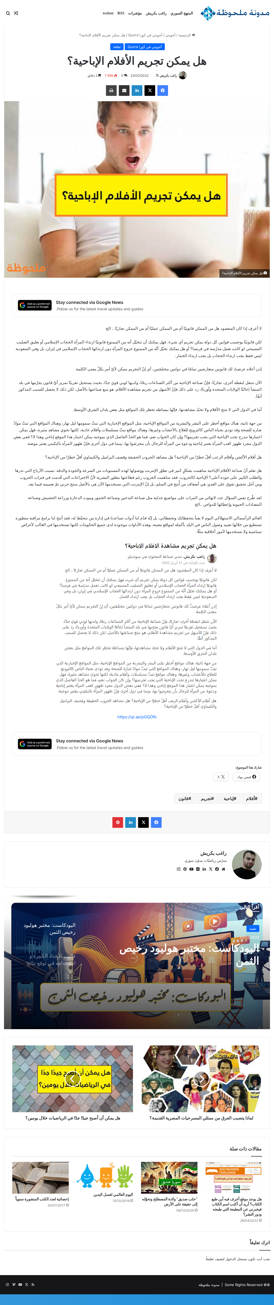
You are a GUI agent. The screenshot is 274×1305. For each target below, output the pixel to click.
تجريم (206, 798)
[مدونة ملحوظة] (235, 13)
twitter (108, 13)
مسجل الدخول (236, 1259)
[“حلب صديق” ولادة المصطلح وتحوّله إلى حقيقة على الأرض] (169, 1178)
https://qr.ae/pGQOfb (137, 716)
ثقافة (117, 47)
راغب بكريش (156, 13)
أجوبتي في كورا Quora (145, 35)
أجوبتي (170, 35)
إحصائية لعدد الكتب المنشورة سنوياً (42, 1199)
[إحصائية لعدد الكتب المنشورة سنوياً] (40, 1178)
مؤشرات (135, 13)
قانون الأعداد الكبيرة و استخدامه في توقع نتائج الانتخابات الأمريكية (187, 954)
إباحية (229, 798)
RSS (120, 13)
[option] (137, 962)
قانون (183, 798)
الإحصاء (251, 928)
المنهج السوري (181, 13)
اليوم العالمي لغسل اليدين (113, 1194)
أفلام (250, 798)
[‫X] (210, 869)
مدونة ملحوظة (209, 1285)
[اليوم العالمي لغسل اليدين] (105, 1175)
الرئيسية (185, 35)
